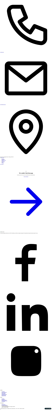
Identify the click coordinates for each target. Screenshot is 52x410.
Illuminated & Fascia (4, 394)
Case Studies (3, 161)
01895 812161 (2, 52)
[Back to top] (0, 409)
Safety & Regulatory (4, 392)
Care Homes (3, 399)
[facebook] (26, 285)
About (2, 162)
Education (3, 398)
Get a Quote (1, 164)
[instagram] (26, 388)
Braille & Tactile (4, 160)
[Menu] (3, 164)
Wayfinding (3, 159)
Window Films (3, 393)
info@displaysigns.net (3, 104)
